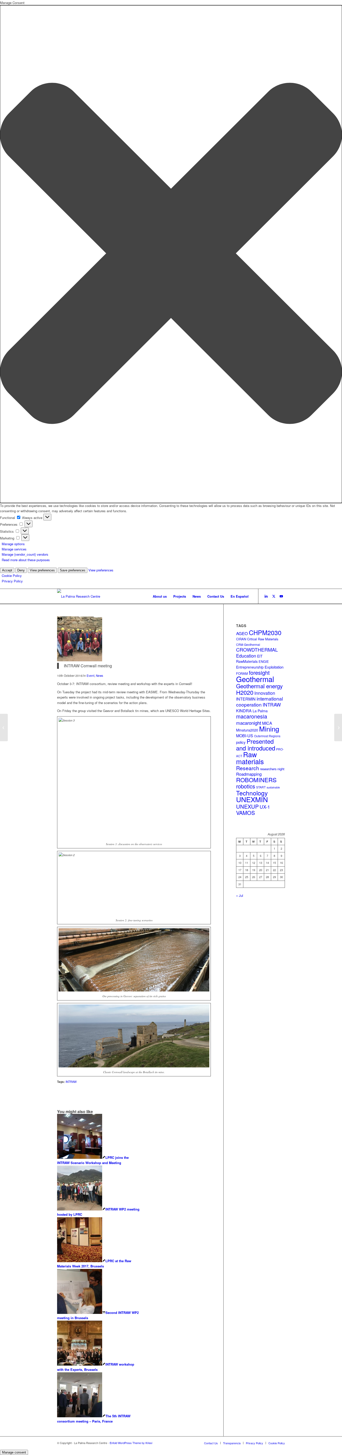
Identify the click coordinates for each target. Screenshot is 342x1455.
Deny (21, 570)
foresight (259, 672)
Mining (269, 728)
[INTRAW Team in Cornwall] (79, 660)
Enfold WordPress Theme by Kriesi (131, 1443)
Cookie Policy (12, 575)
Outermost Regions (267, 736)
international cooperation (259, 701)
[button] (171, 254)
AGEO (242, 633)
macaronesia (251, 716)
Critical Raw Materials (262, 639)
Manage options (13, 543)
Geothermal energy (259, 686)
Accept (7, 570)
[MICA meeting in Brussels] (4, 727)
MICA (267, 723)
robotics (245, 786)
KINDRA (244, 711)
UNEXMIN (252, 799)
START (261, 787)
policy (241, 742)
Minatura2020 (247, 730)
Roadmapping (249, 774)
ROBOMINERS (256, 779)
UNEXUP (247, 806)
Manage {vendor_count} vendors (25, 554)
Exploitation (274, 667)
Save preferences (72, 570)
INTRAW (272, 704)
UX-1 (265, 806)
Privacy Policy (12, 581)
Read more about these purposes (26, 559)
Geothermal (255, 679)
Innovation (264, 693)
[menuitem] (159, 596)
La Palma (260, 710)
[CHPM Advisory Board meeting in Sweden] (338, 727)
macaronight (248, 722)
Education (246, 655)
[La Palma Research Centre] (78, 596)
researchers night (272, 768)
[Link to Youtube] (281, 596)
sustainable (273, 787)
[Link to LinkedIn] (266, 596)
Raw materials (250, 757)
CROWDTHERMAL (257, 649)
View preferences (42, 570)
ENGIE (264, 661)
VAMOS (245, 812)
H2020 (244, 692)
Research (247, 768)
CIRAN (241, 639)
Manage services (14, 549)
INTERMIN (246, 699)
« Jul (239, 895)
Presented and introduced (255, 744)
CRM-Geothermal (248, 644)
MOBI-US (244, 735)
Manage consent (14, 1452)
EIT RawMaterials (249, 659)
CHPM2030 (265, 632)
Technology (252, 792)
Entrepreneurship (250, 667)
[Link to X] (273, 596)
